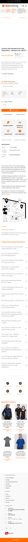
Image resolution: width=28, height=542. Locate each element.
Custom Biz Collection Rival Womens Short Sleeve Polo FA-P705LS (7, 454)
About (7, 494)
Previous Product (7, 17)
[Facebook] (6, 528)
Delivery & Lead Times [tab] (19, 140)
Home (3, 10)
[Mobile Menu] (25, 5)
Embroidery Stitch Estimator (12, 482)
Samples (8, 484)
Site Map (8, 502)
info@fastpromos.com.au (15, 523)
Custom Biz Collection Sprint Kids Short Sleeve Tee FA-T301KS (20, 453)
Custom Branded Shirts (8, 11)
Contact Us (8, 496)
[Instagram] (10, 528)
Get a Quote (21, 114)
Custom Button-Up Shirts (14, 11)
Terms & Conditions (10, 500)
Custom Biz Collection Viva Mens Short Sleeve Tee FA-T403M (20, 424)
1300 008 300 (6, 194)
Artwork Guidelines (10, 477)
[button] (7, 114)
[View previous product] (2, 18)
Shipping (8, 488)
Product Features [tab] (6, 140)
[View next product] (26, 18)
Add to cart (15, 110)
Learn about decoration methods (9, 83)
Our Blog (8, 480)
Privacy (7, 498)
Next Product (21, 17)
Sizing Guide (8, 486)
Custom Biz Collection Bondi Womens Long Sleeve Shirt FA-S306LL (7, 424)
